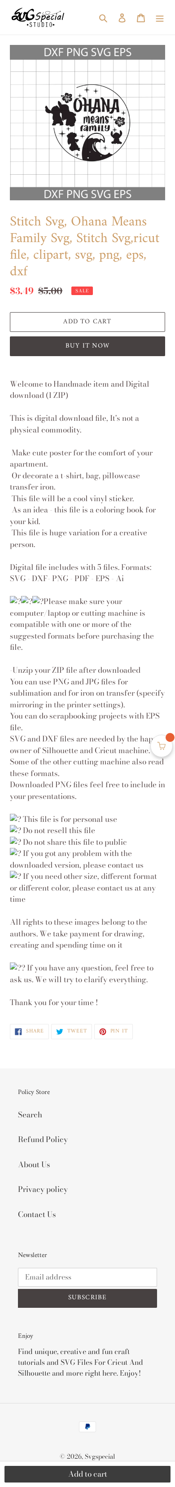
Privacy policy (43, 1189)
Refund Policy (43, 1139)
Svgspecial (100, 1456)
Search (30, 1115)
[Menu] (159, 17)
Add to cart (87, 1474)
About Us (34, 1164)
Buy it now (87, 346)
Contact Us (37, 1214)
